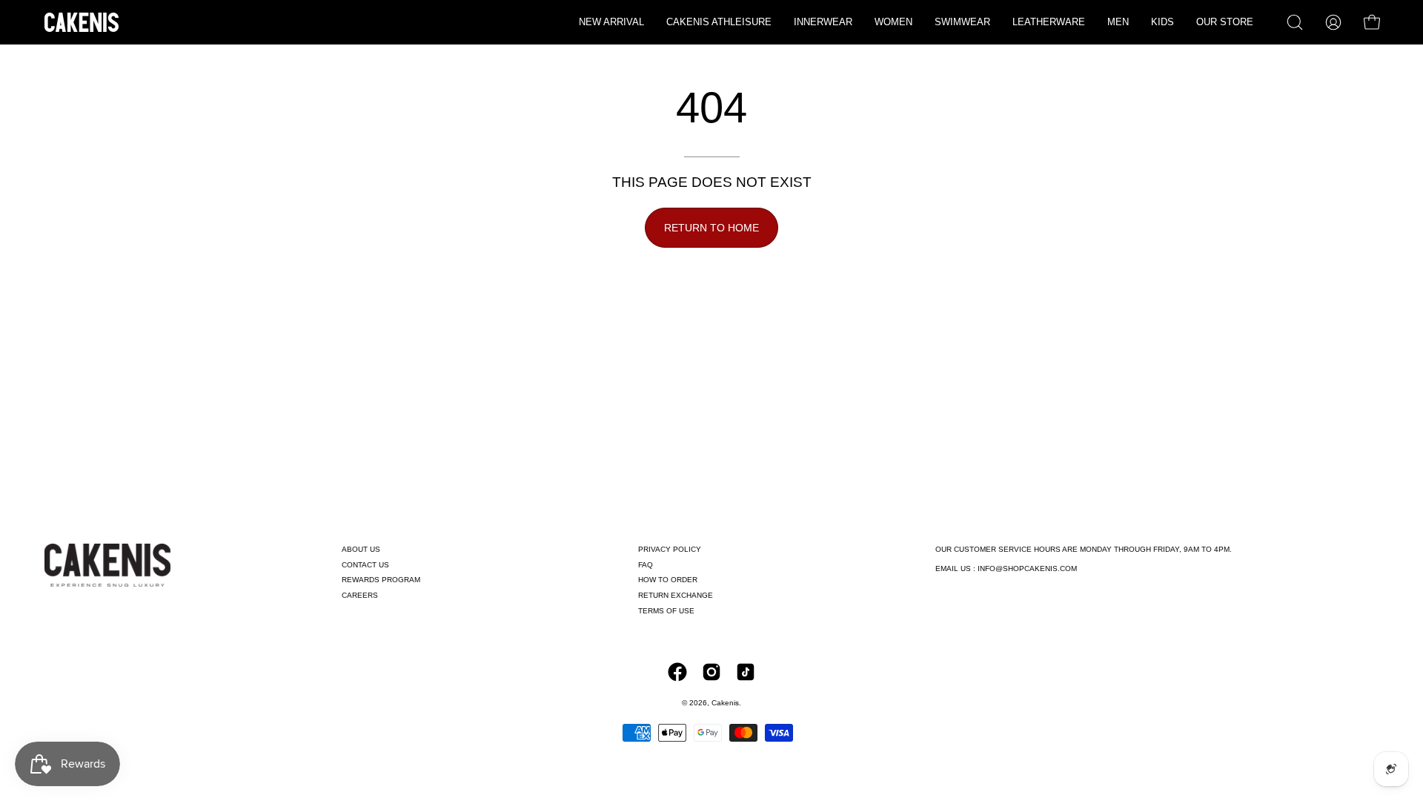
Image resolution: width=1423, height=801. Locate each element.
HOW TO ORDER (667, 580)
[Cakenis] (81, 22)
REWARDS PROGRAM (381, 580)
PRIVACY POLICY (669, 549)
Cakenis (725, 703)
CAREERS (360, 595)
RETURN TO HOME (711, 228)
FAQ (645, 565)
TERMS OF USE (666, 611)
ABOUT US (361, 549)
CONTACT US (365, 565)
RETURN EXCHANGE (675, 595)
